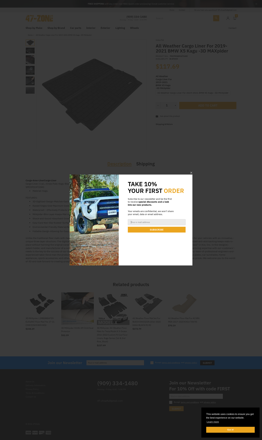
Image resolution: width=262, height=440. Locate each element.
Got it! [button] (230, 429)
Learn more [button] (213, 422)
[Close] (191, 172)
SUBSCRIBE (157, 229)
